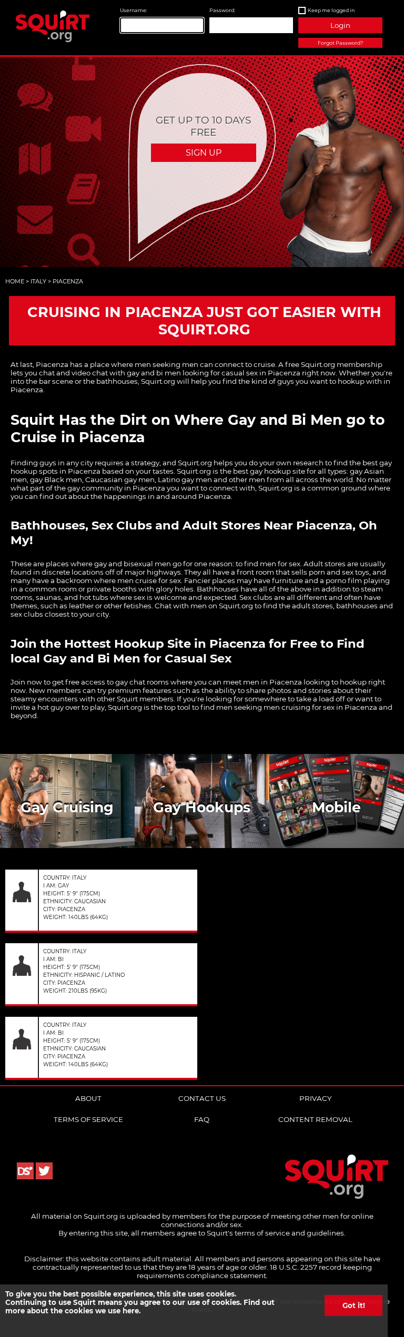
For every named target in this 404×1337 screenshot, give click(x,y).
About (88, 1098)
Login (340, 25)
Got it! (353, 1305)
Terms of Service (88, 1119)
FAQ (201, 1119)
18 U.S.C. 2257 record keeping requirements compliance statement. (254, 1271)
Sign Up (203, 153)
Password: (222, 10)
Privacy (315, 1098)
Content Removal (315, 1119)
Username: (133, 10)
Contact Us (202, 1098)
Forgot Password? (340, 43)
